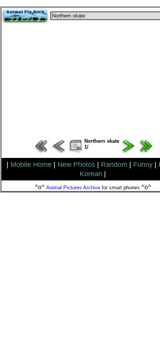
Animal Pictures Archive (73, 187)
